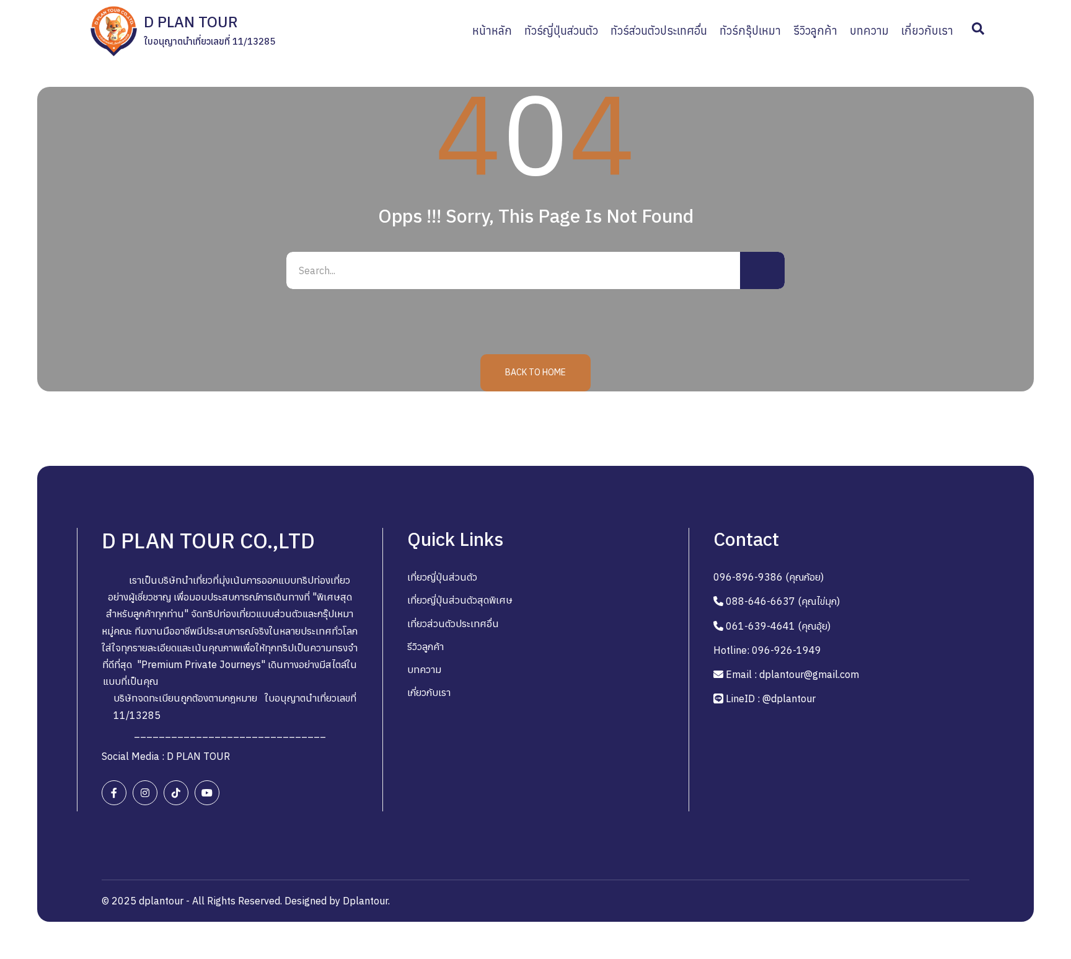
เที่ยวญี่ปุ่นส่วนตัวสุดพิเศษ (460, 600)
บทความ (424, 669)
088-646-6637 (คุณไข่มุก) (783, 601)
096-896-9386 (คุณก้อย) (768, 577)
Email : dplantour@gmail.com (792, 674)
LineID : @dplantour (771, 698)
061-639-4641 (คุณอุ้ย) (778, 626)
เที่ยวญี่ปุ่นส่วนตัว (442, 577)
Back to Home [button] (535, 372)
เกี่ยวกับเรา (429, 692)
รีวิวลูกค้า (425, 646)
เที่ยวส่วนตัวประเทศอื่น (453, 623)
